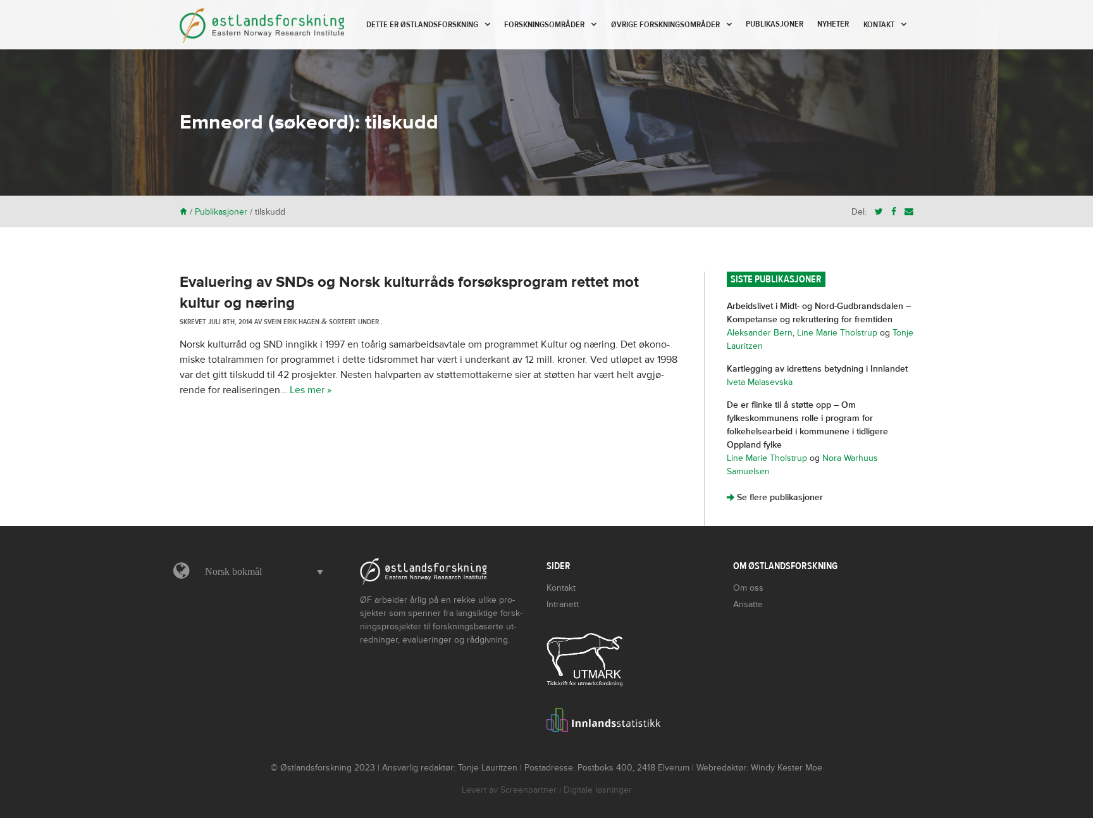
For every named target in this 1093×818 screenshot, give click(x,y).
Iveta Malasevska (760, 382)
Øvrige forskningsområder (665, 24)
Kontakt (878, 24)
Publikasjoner (774, 24)
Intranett (562, 604)
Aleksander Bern (760, 332)
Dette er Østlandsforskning (422, 24)
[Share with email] (909, 211)
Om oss (748, 587)
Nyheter (833, 24)
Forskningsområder (544, 24)
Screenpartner (528, 789)
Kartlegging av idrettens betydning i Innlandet (817, 368)
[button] (261, 571)
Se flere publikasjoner (775, 497)
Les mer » (310, 390)
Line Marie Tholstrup (837, 332)
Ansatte (748, 604)
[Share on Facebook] (893, 211)
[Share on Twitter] (879, 211)
